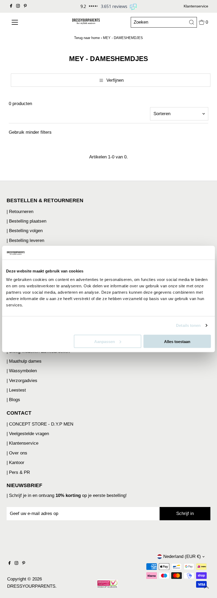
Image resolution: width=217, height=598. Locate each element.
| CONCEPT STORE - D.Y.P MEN (40, 424)
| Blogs (13, 399)
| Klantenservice (22, 443)
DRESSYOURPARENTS (31, 586)
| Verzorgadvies (22, 380)
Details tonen (188, 325)
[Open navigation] (27, 22)
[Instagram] (18, 6)
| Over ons (17, 453)
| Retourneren (20, 211)
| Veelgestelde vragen (28, 433)
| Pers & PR (18, 472)
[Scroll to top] (206, 587)
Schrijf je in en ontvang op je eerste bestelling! (68, 495)
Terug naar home (87, 38)
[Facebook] (11, 6)
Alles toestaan (177, 341)
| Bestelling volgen (25, 230)
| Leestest (16, 390)
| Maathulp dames (24, 361)
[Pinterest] (25, 6)
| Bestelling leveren (25, 240)
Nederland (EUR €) (182, 556)
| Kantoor (15, 462)
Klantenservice (196, 6)
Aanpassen (104, 341)
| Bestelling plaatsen (26, 221)
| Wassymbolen (22, 370)
